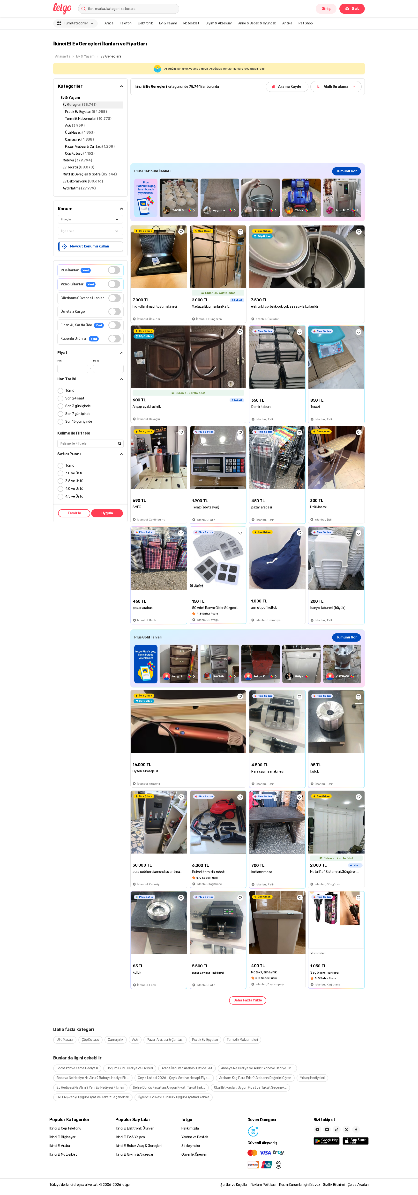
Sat (355, 8)
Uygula (107, 513)
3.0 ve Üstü (74, 473)
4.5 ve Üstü (74, 496)
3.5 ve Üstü (74, 481)
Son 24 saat (74, 398)
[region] (247, 197)
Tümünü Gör (346, 171)
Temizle (74, 513)
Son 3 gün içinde (78, 406)
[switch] (114, 270)
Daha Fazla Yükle (247, 1000)
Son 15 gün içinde (78, 422)
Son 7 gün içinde (77, 414)
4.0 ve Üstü (74, 489)
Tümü (69, 391)
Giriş (326, 8)
